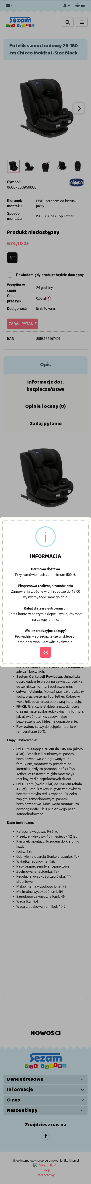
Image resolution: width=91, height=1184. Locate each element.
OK (45, 652)
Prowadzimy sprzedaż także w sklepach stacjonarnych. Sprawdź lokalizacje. (45, 639)
